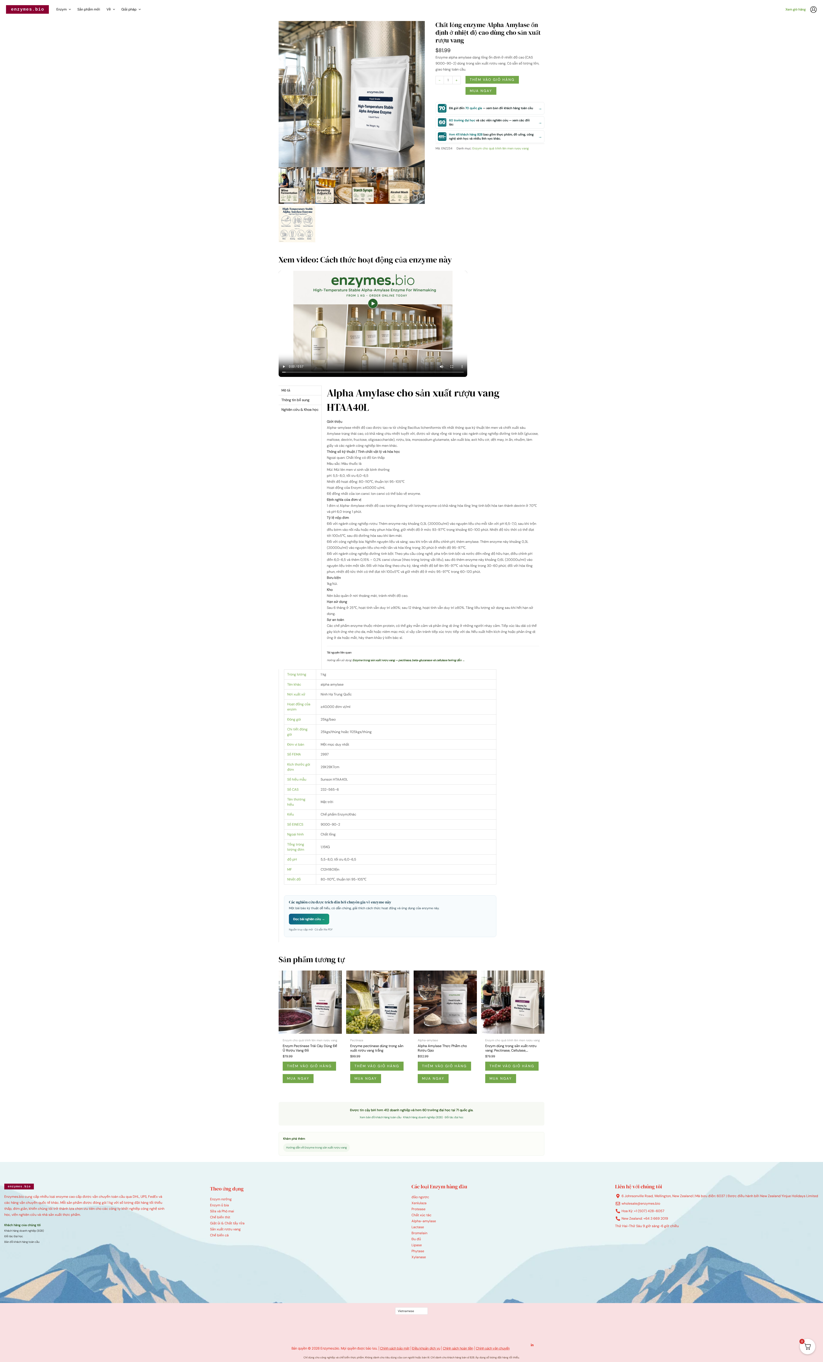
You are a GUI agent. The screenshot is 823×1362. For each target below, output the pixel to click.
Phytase (418, 1251)
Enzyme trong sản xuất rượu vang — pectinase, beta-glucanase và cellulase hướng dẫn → (409, 660)
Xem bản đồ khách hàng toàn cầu (380, 1117)
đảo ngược (420, 1197)
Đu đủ (416, 1239)
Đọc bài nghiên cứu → (309, 919)
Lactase (418, 1227)
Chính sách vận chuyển (492, 1348)
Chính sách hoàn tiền (458, 1348)
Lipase (417, 1245)
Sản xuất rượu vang (225, 1229)
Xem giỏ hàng (795, 9)
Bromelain (419, 1233)
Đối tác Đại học (13, 1236)
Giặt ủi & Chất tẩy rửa (227, 1223)
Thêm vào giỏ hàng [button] (309, 1066)
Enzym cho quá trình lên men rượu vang (500, 148)
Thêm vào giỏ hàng (492, 79)
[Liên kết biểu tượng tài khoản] (813, 9)
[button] (69, 9)
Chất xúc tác (421, 1215)
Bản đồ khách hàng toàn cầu (21, 1242)
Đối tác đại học (454, 1117)
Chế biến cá (219, 1235)
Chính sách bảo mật (394, 1348)
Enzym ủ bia (219, 1205)
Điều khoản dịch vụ (426, 1348)
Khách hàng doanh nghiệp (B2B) (423, 1117)
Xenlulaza (419, 1203)
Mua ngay (481, 91)
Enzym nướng (221, 1199)
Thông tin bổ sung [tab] (295, 400)
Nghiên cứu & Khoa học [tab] (299, 409)
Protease (418, 1209)
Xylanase (419, 1257)
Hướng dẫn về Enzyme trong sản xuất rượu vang (316, 1147)
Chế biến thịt (220, 1217)
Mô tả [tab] (285, 390)
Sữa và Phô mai (222, 1211)
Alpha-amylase (424, 1221)
